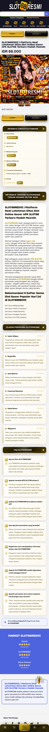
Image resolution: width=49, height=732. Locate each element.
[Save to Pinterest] (25, 723)
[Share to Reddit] (31, 723)
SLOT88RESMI (11, 223)
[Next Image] (47, 79)
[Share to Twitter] (6, 723)
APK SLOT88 (36, 259)
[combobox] (22, 14)
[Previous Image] (2, 79)
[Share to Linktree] (19, 723)
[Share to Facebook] (12, 723)
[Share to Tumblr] (38, 723)
